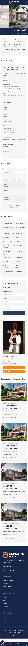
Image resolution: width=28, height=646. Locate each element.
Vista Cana (6, 623)
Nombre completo (8, 291)
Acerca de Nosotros (8, 581)
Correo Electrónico (8, 305)
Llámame (9, 371)
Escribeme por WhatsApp (13, 368)
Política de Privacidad (9, 586)
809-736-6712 (8, 567)
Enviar (14, 313)
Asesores (5, 583)
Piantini (5, 597)
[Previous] (2, 16)
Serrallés (5, 606)
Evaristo (5, 603)
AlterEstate (17, 635)
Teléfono (5, 298)
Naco (4, 600)
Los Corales (6, 620)
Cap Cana (5, 617)
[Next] (25, 16)
